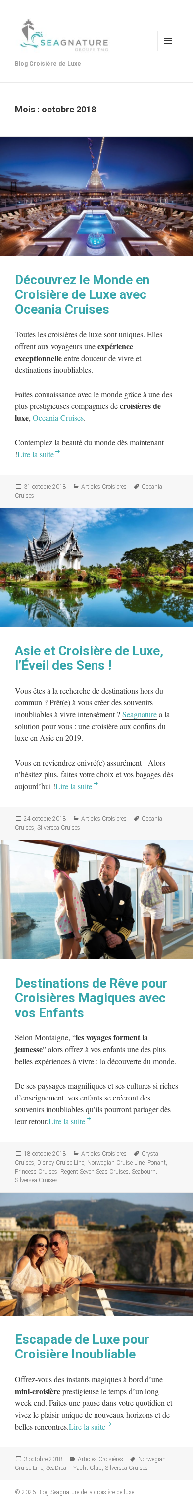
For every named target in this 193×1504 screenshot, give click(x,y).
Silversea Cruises (58, 827)
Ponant (156, 1162)
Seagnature (139, 714)
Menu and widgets (167, 41)
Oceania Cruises (58, 417)
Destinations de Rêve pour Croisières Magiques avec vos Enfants (91, 998)
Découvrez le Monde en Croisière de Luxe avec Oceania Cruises (82, 294)
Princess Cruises (36, 1171)
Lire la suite (35, 454)
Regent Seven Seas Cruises (94, 1171)
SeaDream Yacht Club (74, 1468)
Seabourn (144, 1171)
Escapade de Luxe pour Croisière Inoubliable (82, 1346)
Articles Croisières (104, 486)
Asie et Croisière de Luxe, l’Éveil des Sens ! (89, 658)
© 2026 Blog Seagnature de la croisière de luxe (74, 1492)
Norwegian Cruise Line (116, 1162)
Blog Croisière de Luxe (48, 63)
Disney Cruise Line (60, 1162)
